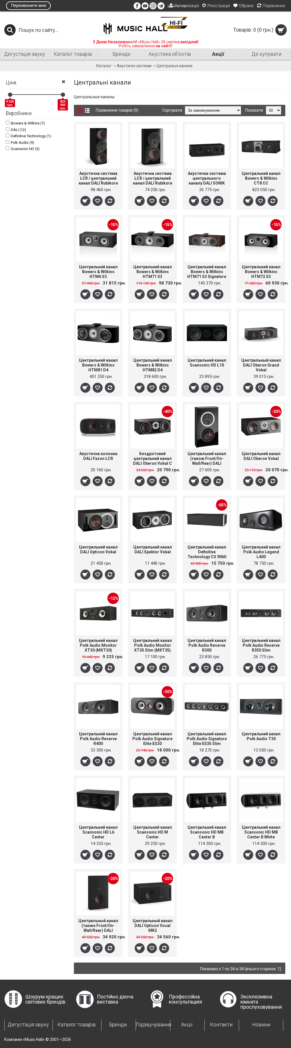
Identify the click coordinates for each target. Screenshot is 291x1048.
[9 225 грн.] (10, 95)
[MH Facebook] (137, 8)
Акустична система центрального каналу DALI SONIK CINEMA (207, 178)
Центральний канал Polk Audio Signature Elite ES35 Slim (207, 739)
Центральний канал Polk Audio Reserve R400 (98, 739)
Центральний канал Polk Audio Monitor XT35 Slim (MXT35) (152, 645)
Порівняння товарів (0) (117, 110)
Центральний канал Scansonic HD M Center (152, 832)
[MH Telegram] (161, 8)
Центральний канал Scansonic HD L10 (207, 362)
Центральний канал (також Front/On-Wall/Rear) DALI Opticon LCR (207, 458)
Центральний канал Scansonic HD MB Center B (207, 832)
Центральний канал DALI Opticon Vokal (98, 549)
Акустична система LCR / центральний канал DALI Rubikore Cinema (98, 178)
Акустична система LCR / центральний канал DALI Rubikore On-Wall (152, 178)
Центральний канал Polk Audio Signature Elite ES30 (152, 739)
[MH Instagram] (153, 8)
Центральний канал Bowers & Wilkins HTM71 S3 (152, 272)
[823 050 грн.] (63, 95)
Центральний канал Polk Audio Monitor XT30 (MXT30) (98, 645)
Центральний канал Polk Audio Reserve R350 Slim (261, 645)
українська (176, 5)
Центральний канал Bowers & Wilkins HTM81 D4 (98, 365)
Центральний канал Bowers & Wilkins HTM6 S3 (98, 272)
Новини (261, 1024)
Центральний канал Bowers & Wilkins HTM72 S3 (261, 272)
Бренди (118, 1024)
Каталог (104, 66)
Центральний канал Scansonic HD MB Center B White (261, 832)
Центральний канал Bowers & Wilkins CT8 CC (261, 178)
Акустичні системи (134, 66)
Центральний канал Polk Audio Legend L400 (261, 552)
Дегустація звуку (28, 1024)
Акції (186, 1024)
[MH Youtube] (145, 8)
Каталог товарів (76, 1024)
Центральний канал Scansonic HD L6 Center (98, 832)
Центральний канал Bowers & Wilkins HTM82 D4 (152, 365)
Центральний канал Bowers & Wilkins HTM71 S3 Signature (206, 272)
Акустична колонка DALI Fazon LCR (98, 456)
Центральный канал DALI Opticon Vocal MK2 (152, 925)
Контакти (221, 1024)
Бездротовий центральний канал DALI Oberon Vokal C (152, 458)
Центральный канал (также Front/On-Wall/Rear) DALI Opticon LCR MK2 (98, 925)
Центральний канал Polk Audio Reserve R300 (207, 645)
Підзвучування (152, 1024)
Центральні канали (174, 66)
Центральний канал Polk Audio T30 (261, 736)
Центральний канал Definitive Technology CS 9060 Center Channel (207, 552)
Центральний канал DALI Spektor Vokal (152, 549)
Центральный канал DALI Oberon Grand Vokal (261, 365)
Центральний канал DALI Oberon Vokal (261, 456)
